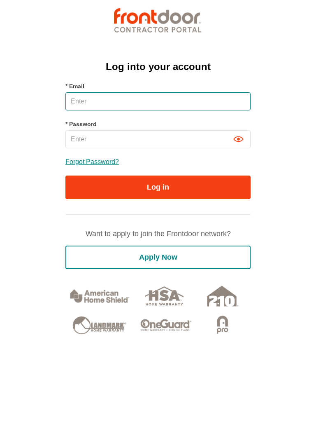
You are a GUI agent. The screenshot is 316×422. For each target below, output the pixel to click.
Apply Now (158, 257)
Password (81, 124)
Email (74, 86)
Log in (158, 187)
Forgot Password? (92, 161)
